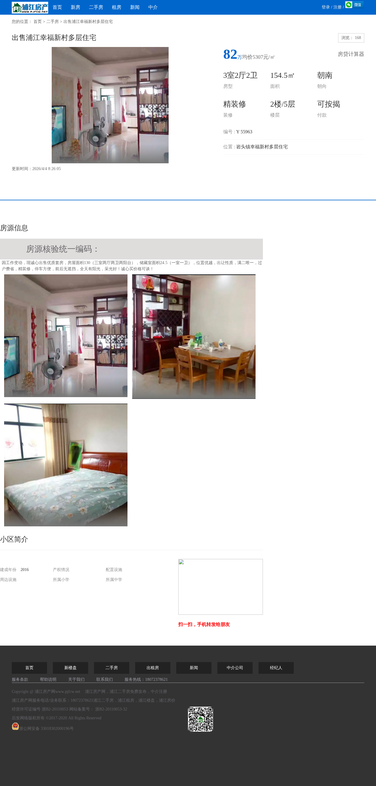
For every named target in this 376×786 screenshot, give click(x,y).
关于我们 (76, 679)
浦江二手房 (120, 691)
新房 (75, 7)
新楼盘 (70, 668)
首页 (57, 7)
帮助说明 (48, 679)
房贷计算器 (351, 54)
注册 (337, 7)
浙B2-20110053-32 (111, 709)
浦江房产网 (22, 700)
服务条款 (20, 679)
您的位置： (22, 21)
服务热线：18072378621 (146, 679)
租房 (116, 7)
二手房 (96, 7)
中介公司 (235, 668)
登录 (326, 7)
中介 (153, 7)
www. (67, 691)
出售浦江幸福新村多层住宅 (88, 21)
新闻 (135, 7)
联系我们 (104, 679)
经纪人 (276, 668)
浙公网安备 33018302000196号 (46, 728)
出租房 (153, 668)
